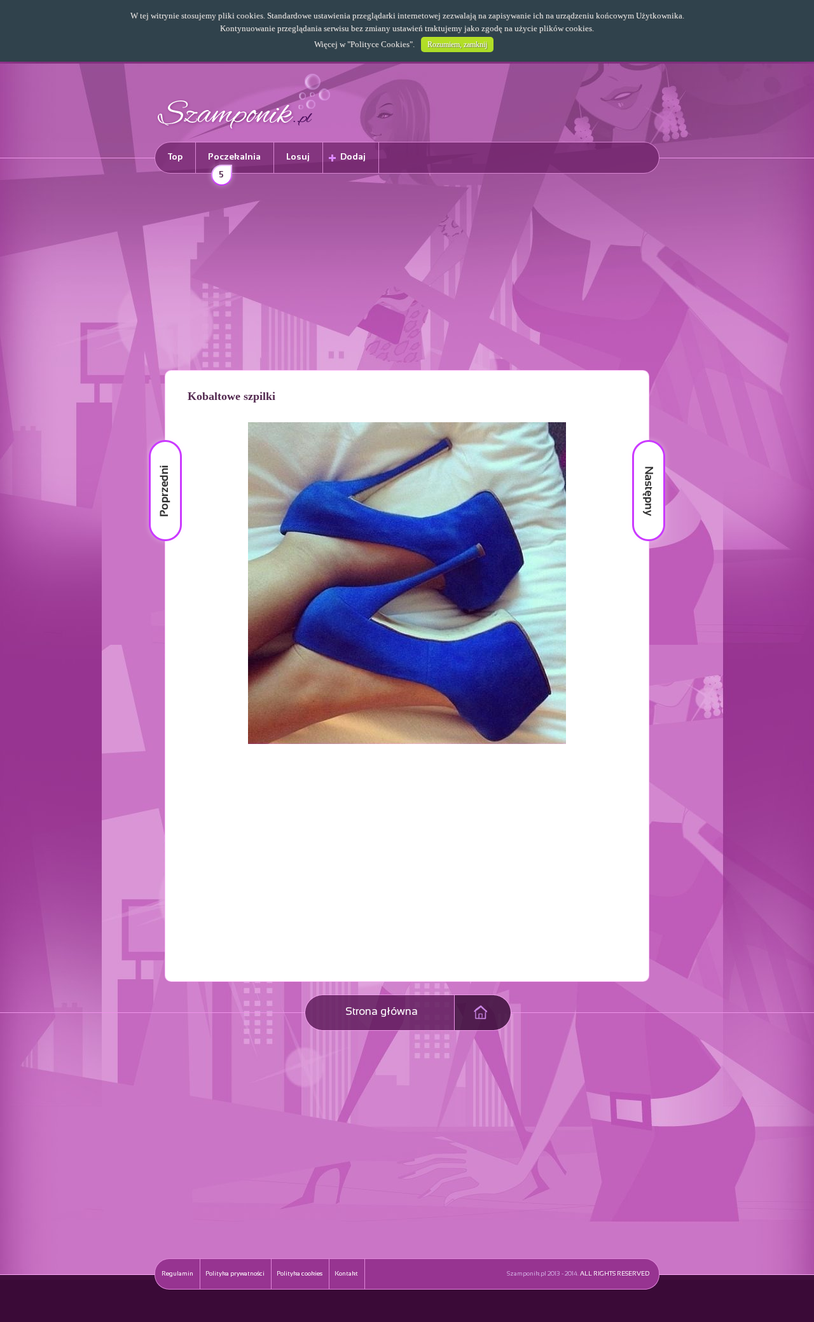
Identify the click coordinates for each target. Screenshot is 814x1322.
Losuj (298, 157)
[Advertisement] (407, 274)
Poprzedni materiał (157, 440)
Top (175, 157)
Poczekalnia (234, 163)
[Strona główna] (244, 131)
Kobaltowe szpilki (231, 396)
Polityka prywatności (235, 1274)
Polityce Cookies (380, 44)
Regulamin (177, 1274)
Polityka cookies (299, 1274)
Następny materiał (640, 440)
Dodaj (353, 157)
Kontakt (346, 1274)
